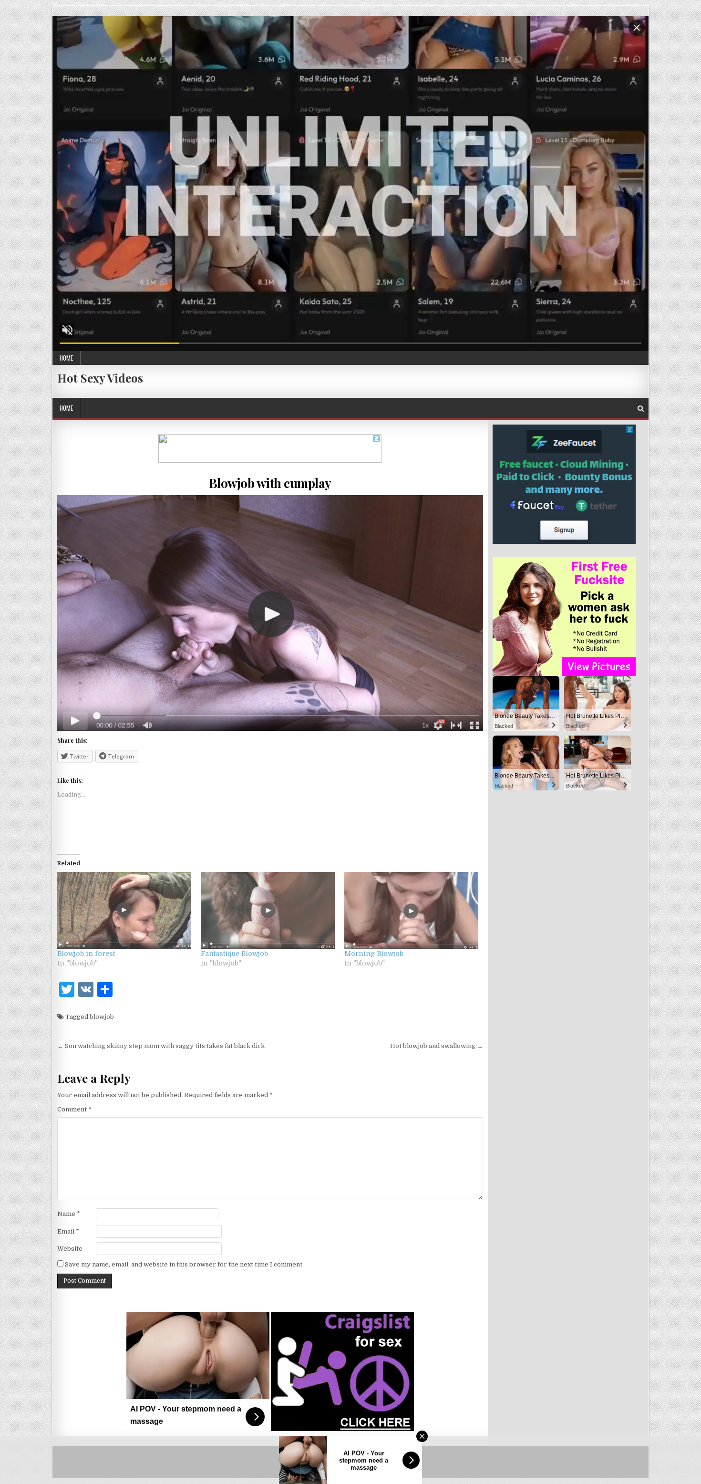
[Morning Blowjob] (411, 910)
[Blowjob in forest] (124, 910)
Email (68, 1231)
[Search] (641, 408)
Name (68, 1213)
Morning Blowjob (373, 953)
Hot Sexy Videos (100, 377)
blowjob (102, 1016)
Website (69, 1248)
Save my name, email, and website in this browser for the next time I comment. (184, 1264)
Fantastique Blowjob (234, 953)
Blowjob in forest (86, 953)
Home (66, 358)
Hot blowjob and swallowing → (436, 1045)
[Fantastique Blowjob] (268, 910)
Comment (74, 1109)
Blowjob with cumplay (270, 483)
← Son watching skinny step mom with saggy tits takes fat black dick (161, 1045)
